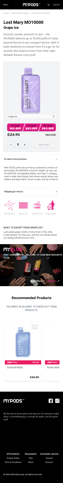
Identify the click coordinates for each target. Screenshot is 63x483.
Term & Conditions (13, 462)
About (31, 462)
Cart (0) (56, 5)
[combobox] (31, 116)
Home (6, 13)
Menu (6, 5)
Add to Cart (44, 145)
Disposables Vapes (20, 13)
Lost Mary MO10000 (40, 13)
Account (49, 462)
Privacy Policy (13, 458)
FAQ (31, 458)
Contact (49, 458)
